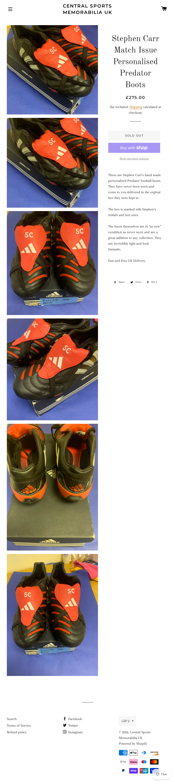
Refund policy (17, 732)
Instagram (75, 732)
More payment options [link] (134, 158)
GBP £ (125, 721)
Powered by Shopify (133, 744)
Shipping (135, 107)
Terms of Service (19, 725)
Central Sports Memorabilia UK (87, 9)
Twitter (72, 725)
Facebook (74, 719)
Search (12, 719)
